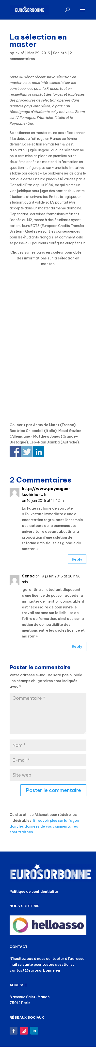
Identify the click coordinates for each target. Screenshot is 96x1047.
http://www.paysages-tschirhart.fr (46, 491)
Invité (19, 53)
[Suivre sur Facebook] (13, 1031)
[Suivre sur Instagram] (24, 1031)
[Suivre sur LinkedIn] (34, 1031)
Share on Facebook (15, 451)
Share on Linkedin (38, 451)
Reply (77, 559)
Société (60, 53)
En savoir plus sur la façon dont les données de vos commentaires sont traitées (44, 826)
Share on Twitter (26, 451)
